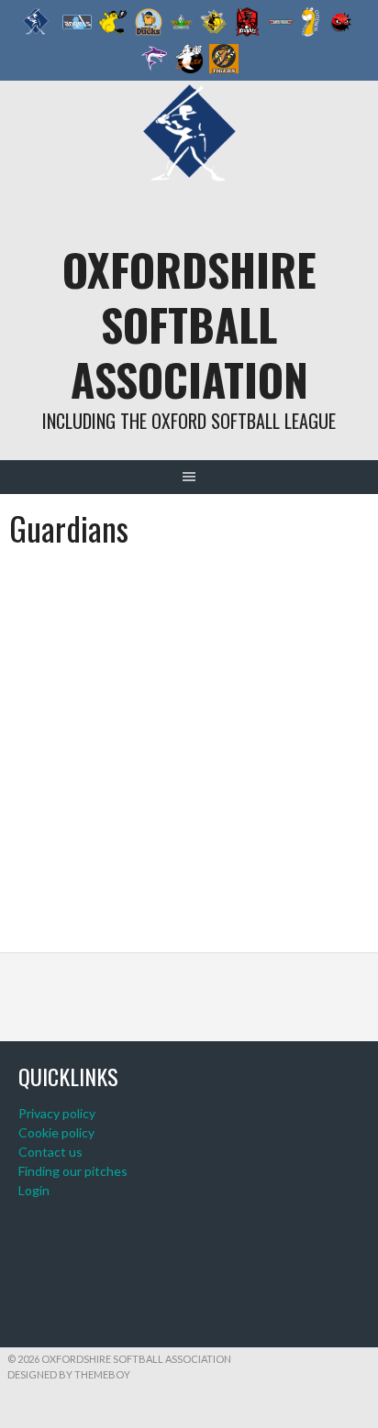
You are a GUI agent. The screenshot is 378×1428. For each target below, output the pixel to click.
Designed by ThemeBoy (68, 1374)
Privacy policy (56, 1113)
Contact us (50, 1151)
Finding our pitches (73, 1171)
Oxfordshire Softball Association (189, 324)
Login (34, 1190)
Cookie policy (56, 1132)
